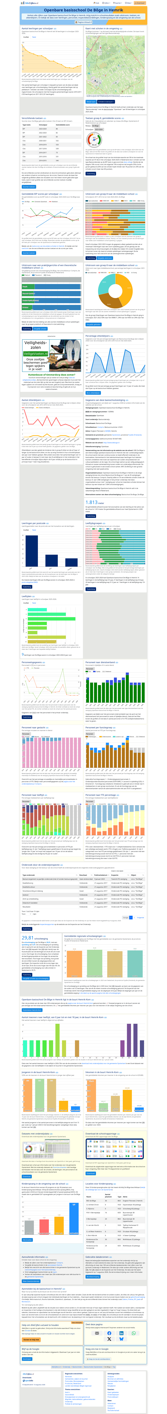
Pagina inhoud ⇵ (85, 22)
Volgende (140, 918)
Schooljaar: (90, 129)
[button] (55, 28)
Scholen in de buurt (105, 102)
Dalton (124, 1299)
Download (27, 1176)
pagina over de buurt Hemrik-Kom (80, 1003)
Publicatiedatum (100, 875)
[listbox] (96, 125)
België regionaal (85, 1386)
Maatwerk (111, 1408)
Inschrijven (27, 1359)
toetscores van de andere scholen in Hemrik (48, 246)
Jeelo (139, 1299)
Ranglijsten (112, 1386)
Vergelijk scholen (40, 329)
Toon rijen (29, 914)
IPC (135, 1299)
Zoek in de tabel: (117, 871)
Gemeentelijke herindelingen (118, 1381)
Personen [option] (89, 669)
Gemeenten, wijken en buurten (76, 1379)
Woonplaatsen (78, 1381)
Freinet (130, 1299)
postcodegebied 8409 (29, 582)
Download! (91, 1173)
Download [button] (140, 3)
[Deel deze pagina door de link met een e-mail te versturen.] (97, 1333)
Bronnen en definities (115, 1379)
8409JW (107, 431)
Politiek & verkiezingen (73, 1404)
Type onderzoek (29, 875)
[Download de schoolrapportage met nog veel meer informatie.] (115, 1149)
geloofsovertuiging (138, 1297)
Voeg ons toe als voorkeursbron (99, 1359)
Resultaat (83, 875)
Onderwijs (69, 1402)
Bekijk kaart (91, 102)
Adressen (68, 1376)
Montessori (26, 1302)
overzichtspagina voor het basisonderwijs (40, 1270)
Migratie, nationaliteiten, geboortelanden (80, 1399)
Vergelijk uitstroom (105, 258)
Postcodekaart (113, 1397)
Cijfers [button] (106, 3)
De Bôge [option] (95, 126)
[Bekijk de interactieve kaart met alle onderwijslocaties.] (115, 66)
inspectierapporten (47, 924)
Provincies (69, 1383)
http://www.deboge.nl (111, 443)
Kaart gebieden (113, 1392)
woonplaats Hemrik (55, 1265)
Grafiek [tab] (26, 37)
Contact (110, 1406)
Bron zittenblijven (93, 393)
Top (114, 1367)
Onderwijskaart (113, 1395)
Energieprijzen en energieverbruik (77, 1397)
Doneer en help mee (31, 1340)
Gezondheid (69, 1395)
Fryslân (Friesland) (134, 435)
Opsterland (116, 435)
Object (133, 875)
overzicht (25, 248)
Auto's (67, 1392)
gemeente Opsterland (35, 1277)
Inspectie (114, 875)
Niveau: (88, 126)
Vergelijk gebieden (93, 324)
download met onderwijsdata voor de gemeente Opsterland (103, 1063)
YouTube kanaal (113, 1410)
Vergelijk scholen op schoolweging (35, 978)
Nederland (77, 1383)
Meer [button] (129, 3)
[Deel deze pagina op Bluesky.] (121, 1339)
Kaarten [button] (118, 3)
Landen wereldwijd (72, 1386)
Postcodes (69, 1381)
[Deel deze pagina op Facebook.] (109, 1333)
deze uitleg (128, 162)
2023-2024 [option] (98, 129)
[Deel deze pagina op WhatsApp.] (133, 1333)
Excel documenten (59, 1167)
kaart (55, 1272)
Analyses (111, 1376)
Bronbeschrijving (93, 1277)
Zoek (97, 3)
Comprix (101, 427)
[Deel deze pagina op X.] (109, 1339)
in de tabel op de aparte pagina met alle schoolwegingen (100, 993)
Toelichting (91, 174)
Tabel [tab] (34, 37)
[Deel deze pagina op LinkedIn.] (121, 1333)
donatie (28, 1331)
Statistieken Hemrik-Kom (32, 1010)
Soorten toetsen (29, 187)
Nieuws (110, 1383)
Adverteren (112, 1403)
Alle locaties (27, 1240)
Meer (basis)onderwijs (31, 1281)
